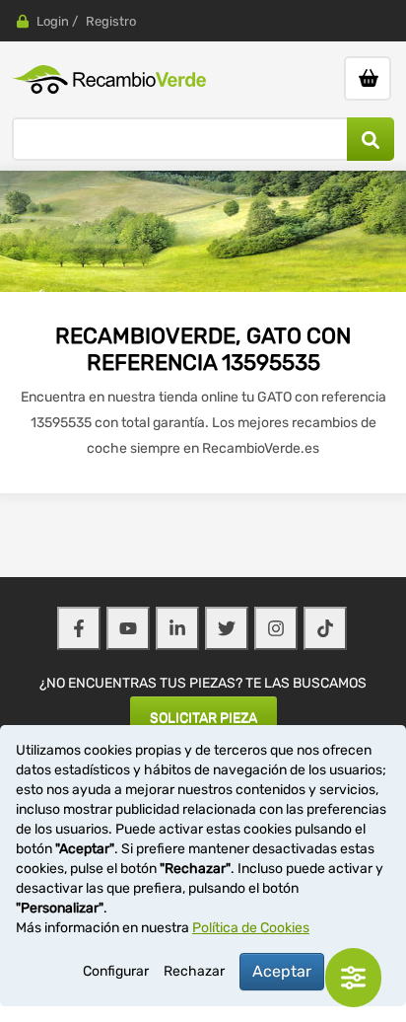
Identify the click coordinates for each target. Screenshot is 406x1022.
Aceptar (281, 971)
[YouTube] (128, 628)
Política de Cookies (250, 927)
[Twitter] (226, 628)
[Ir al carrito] (367, 78)
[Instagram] (276, 628)
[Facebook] (79, 628)
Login (52, 21)
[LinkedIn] (177, 628)
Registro (111, 21)
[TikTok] (325, 628)
